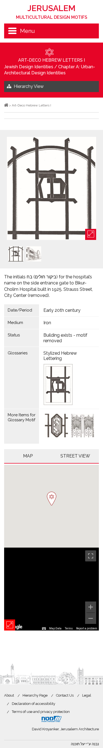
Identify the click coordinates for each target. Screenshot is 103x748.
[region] (51, 589)
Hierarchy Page (35, 695)
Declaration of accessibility (33, 704)
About (9, 695)
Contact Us (65, 695)
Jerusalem (51, 11)
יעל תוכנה (78, 744)
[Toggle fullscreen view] (90, 555)
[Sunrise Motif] (82, 426)
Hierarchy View (29, 86)
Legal (86, 695)
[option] (51, 189)
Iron (47, 322)
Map (28, 456)
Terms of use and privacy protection (41, 712)
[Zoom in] (90, 607)
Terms (69, 628)
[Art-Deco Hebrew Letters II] (56, 426)
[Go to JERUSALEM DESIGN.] (6, 105)
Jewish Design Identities (28, 66)
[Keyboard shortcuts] (44, 629)
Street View (75, 456)
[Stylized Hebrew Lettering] (69, 384)
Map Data (55, 628)
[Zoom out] (90, 618)
